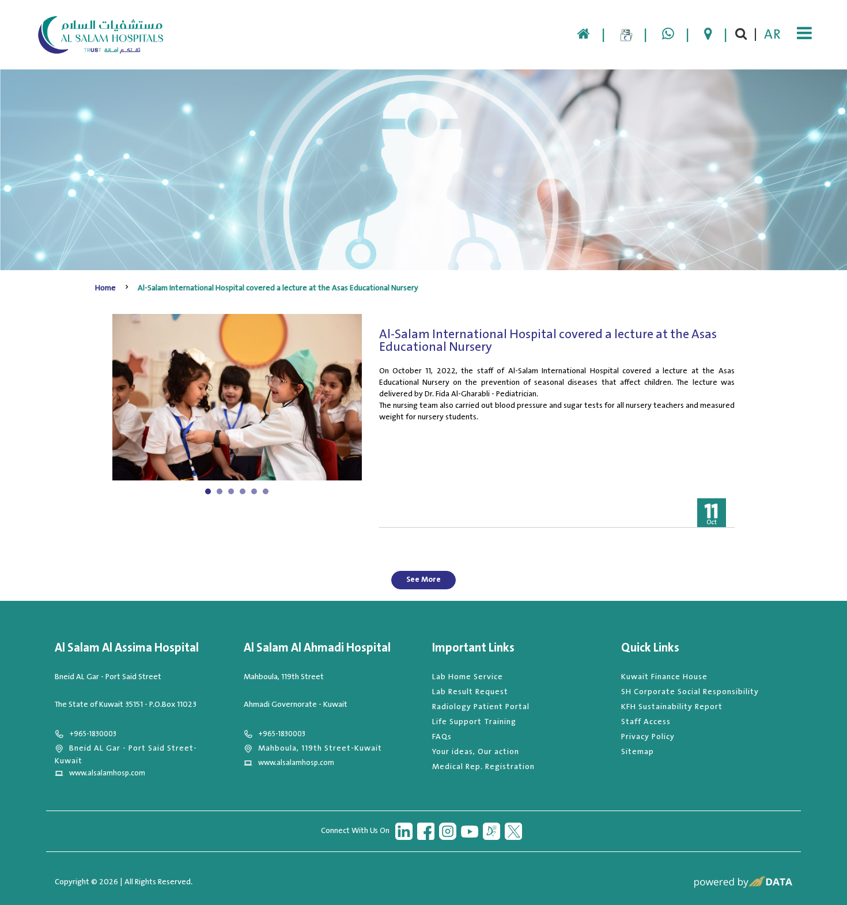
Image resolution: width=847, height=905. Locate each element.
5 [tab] (255, 491)
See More (423, 579)
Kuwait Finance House (664, 677)
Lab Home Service (467, 677)
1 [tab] (209, 491)
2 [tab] (221, 491)
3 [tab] (232, 491)
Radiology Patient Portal (481, 706)
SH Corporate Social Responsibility (690, 692)
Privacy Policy (648, 736)
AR (772, 35)
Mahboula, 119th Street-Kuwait (320, 748)
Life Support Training (474, 721)
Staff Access (646, 721)
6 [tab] (267, 491)
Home (105, 288)
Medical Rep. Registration (483, 766)
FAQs (442, 736)
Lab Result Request (470, 692)
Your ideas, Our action (475, 751)
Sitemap (637, 751)
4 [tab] (244, 491)
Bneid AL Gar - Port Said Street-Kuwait (126, 754)
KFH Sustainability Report (672, 706)
